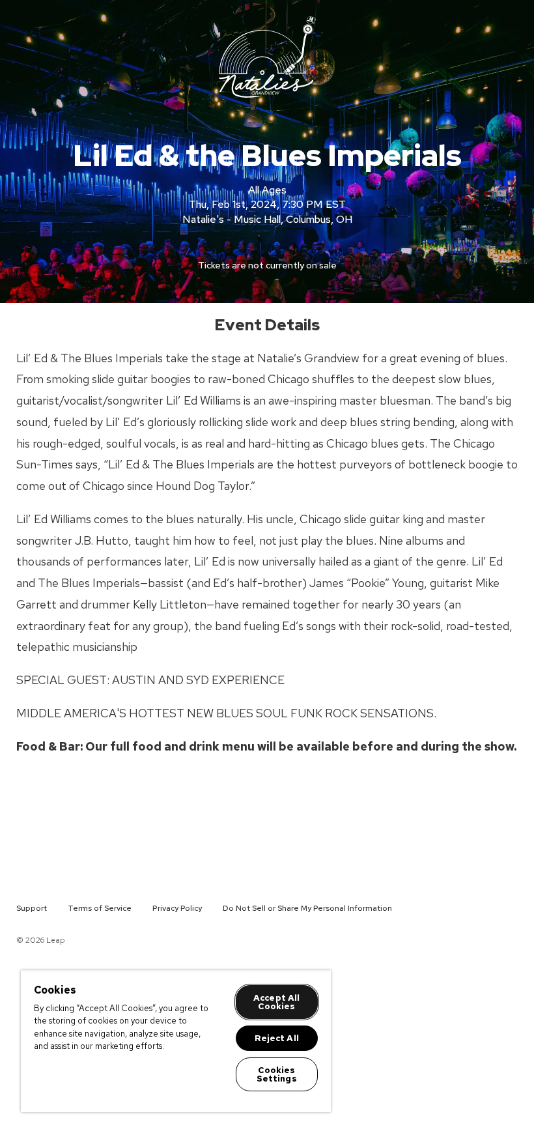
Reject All (277, 1038)
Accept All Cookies (276, 1002)
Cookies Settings (277, 1074)
